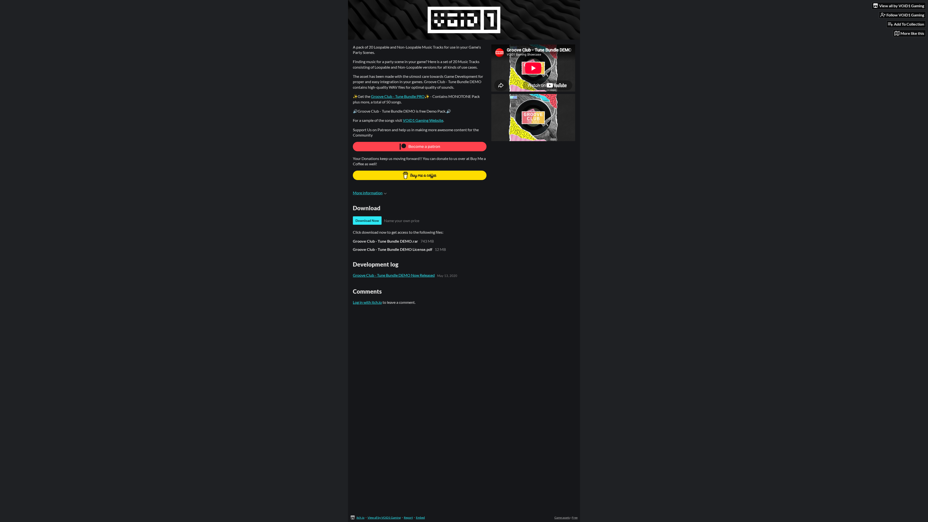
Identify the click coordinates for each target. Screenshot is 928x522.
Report (408, 517)
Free (575, 517)
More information (368, 192)
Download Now (367, 220)
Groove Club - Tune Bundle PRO (398, 96)
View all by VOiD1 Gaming (384, 517)
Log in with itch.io (367, 302)
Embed (420, 517)
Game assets (562, 517)
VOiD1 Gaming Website (423, 120)
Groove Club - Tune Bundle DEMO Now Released (394, 275)
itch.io (360, 517)
